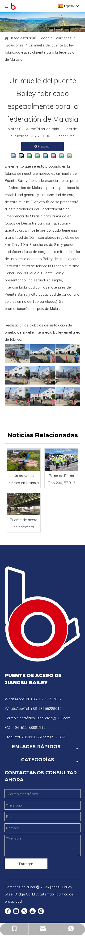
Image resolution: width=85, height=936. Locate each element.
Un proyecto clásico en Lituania (24, 479)
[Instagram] (41, 910)
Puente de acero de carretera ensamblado (23, 524)
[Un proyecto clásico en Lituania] (23, 460)
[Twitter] (24, 910)
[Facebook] (8, 910)
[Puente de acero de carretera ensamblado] (23, 504)
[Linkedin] (16, 910)
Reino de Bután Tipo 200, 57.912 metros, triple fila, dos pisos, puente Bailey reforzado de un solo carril (61, 479)
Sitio (71, 136)
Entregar (26, 864)
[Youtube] (33, 910)
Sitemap (47, 894)
